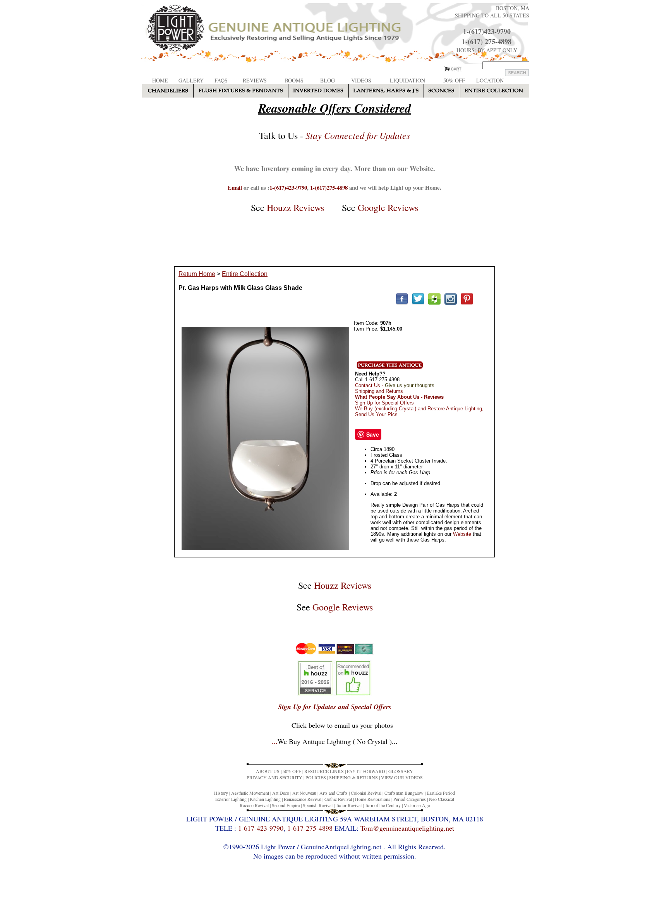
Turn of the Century (383, 805)
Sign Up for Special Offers (384, 403)
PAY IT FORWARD (366, 771)
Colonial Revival (366, 793)
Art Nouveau (304, 793)
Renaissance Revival (302, 799)
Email (235, 187)
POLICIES (315, 777)
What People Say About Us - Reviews (399, 397)
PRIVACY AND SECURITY (274, 777)
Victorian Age (417, 805)
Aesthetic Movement (250, 793)
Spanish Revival (318, 805)
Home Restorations (372, 799)
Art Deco (280, 793)
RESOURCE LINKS (324, 771)
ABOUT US (268, 771)
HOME (160, 80)
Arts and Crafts (333, 793)
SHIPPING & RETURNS (353, 777)
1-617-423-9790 (260, 828)
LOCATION (490, 80)
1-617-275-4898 (310, 828)
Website (462, 534)
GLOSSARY (400, 771)
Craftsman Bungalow (404, 793)
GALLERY (191, 80)
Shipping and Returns (379, 391)
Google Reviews (388, 207)
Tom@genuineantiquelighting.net (407, 828)
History (221, 793)
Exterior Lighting (231, 799)
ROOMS (294, 80)
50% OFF (454, 80)
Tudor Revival (349, 805)
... (335, 741)
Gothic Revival (338, 799)
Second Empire (286, 805)
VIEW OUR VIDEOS (402, 777)
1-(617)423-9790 (487, 31)
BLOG (327, 80)
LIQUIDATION (407, 80)
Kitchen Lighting (265, 799)
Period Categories (409, 799)
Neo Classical (441, 799)
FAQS (221, 80)
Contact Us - (394, 385)
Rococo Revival (254, 805)
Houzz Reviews (295, 207)
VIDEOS (361, 80)
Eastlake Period (441, 793)
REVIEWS (255, 80)
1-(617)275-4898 (329, 187)
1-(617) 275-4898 (486, 41)
